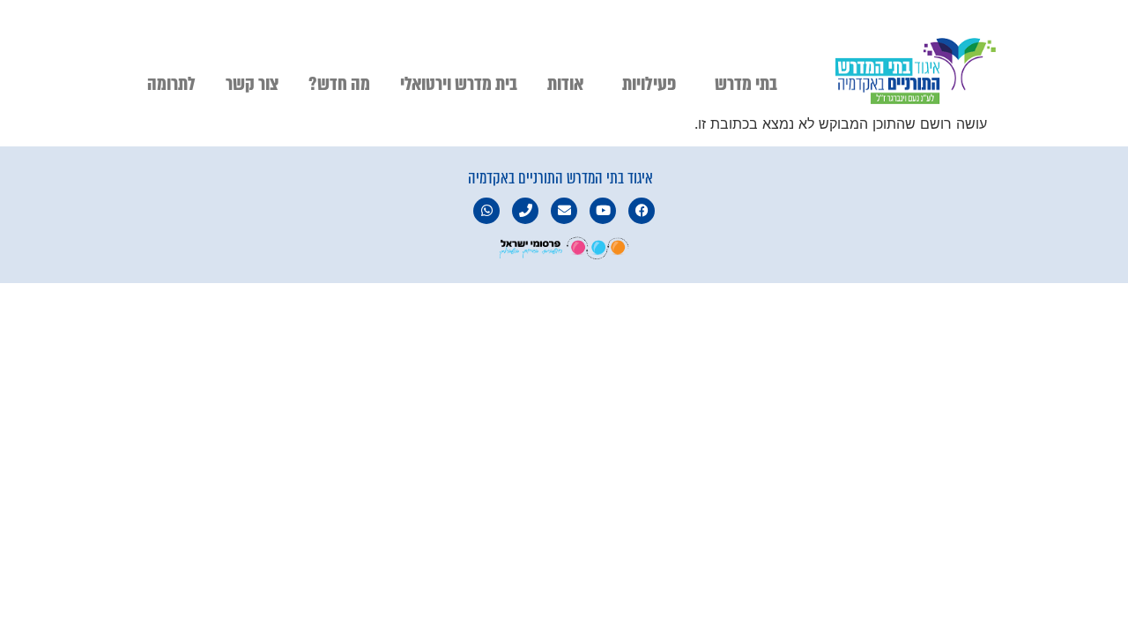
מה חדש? (339, 84)
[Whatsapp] (486, 211)
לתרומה (171, 84)
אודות (565, 84)
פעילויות (649, 84)
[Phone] (525, 211)
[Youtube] (603, 211)
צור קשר (252, 84)
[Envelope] (564, 211)
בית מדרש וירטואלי (458, 84)
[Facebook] (641, 211)
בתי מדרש (746, 84)
